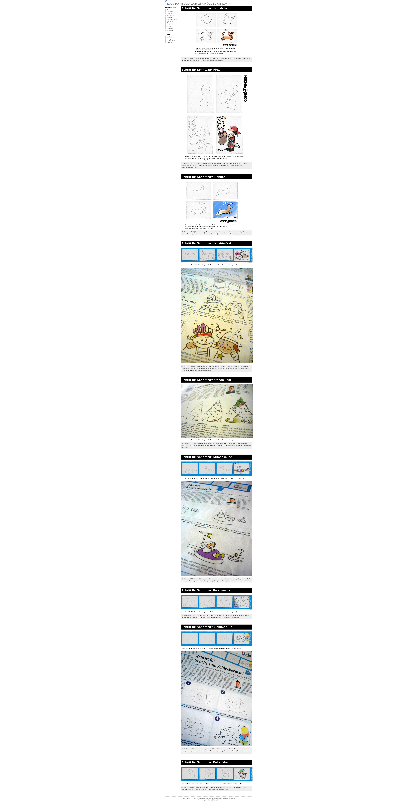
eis (207, 749)
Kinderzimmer (171, 25)
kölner (235, 366)
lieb (218, 58)
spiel (235, 58)
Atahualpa (216, 800)
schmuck (244, 443)
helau (245, 163)
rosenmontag (212, 165)
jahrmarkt (224, 579)
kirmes (230, 579)
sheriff (212, 368)
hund (214, 58)
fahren (203, 787)
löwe (230, 749)
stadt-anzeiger (219, 368)
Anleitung (170, 11)
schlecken (247, 749)
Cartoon (169, 13)
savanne (240, 749)
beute (209, 163)
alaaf (199, 163)
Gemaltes (170, 23)
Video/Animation (172, 19)
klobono (169, 27)
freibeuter (231, 163)
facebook (170, 37)
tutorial (183, 60)
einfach (207, 58)
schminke (202, 368)
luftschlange (194, 368)
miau (234, 443)
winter (190, 234)
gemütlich (211, 443)
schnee (234, 232)
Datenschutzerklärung (228, 798)
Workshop (170, 21)
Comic (169, 10)
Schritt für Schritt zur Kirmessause (206, 457)
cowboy (205, 366)
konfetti (239, 366)
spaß (231, 58)
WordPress (208, 800)
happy (224, 232)
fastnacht (225, 163)
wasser (189, 617)
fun (211, 58)
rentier (229, 232)
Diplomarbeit (171, 15)
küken (225, 615)
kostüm (245, 366)
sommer (188, 751)
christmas (209, 232)
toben (248, 58)
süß (244, 58)
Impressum (218, 798)
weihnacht (184, 234)
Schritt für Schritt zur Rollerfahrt (204, 762)
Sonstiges (170, 30)
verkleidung (224, 165)
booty (214, 163)
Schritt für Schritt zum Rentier (203, 177)
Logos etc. (170, 28)
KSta (183, 368)
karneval (190, 165)
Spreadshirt (171, 40)
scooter (183, 581)
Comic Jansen (197, 798)
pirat (200, 165)
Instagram (170, 39)
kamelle (183, 165)
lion (227, 749)
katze (217, 443)
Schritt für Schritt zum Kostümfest (206, 243)
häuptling (211, 366)
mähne (234, 749)
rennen (222, 58)
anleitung (198, 58)
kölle (194, 165)
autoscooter (211, 579)
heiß (210, 749)
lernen (187, 368)
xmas (195, 234)
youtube (169, 42)
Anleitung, (224, 581)
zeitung (246, 368)
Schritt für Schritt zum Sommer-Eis (206, 627)
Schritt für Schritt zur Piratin (201, 69)
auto (205, 579)
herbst (218, 579)
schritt (227, 58)
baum (205, 443)
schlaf (239, 443)
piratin (205, 165)
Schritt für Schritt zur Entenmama (205, 590)
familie (212, 615)
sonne (194, 751)
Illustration (170, 17)
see (238, 615)
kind (207, 787)
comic (214, 232)
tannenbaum (200, 445)
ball (203, 58)
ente (207, 615)
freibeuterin (238, 163)
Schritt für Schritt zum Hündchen (205, 8)
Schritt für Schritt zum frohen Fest (206, 380)
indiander (217, 366)
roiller (224, 787)
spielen (239, 58)
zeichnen (189, 60)
